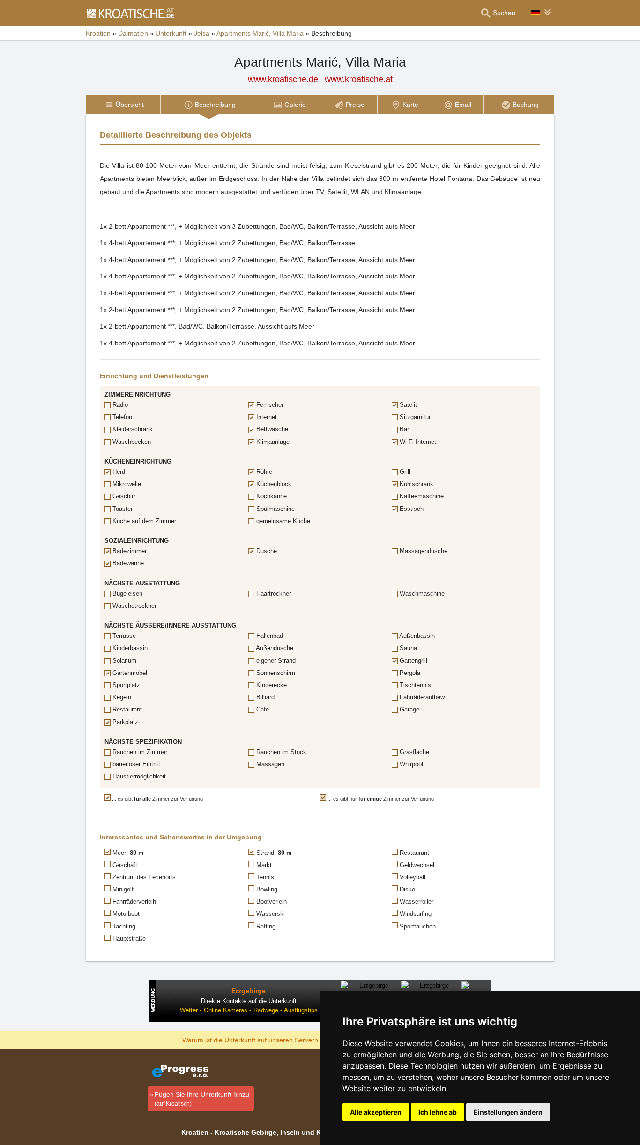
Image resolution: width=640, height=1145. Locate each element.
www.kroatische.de (283, 79)
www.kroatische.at (359, 79)
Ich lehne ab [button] (437, 1112)
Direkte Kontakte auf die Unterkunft (249, 1000)
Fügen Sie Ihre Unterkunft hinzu (202, 1099)
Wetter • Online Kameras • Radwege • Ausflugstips (249, 1010)
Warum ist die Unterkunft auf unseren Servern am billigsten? (271, 1039)
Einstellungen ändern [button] (508, 1112)
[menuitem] (123, 104)
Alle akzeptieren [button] (376, 1112)
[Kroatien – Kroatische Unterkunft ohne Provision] (130, 13)
